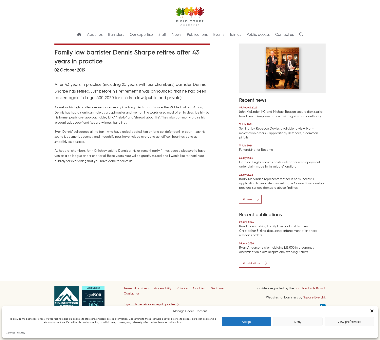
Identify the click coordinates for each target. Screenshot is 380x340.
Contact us (284, 34)
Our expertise (141, 34)
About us (95, 34)
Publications (197, 34)
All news (247, 199)
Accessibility (163, 288)
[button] (372, 311)
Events (218, 34)
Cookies (10, 332)
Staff (162, 34)
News (176, 34)
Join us (235, 34)
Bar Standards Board (310, 288)
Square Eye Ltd (314, 297)
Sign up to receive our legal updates (149, 304)
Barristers (116, 34)
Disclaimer (217, 288)
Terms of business (136, 288)
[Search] (301, 35)
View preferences (349, 322)
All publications (251, 263)
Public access (258, 34)
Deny (297, 322)
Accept (246, 322)
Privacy (21, 332)
